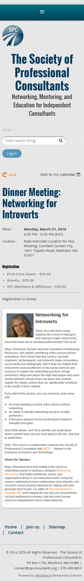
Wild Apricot (43, 575)
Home (7, 130)
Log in (12, 153)
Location (8, 241)
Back (13, 174)
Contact (16, 532)
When (6, 229)
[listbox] (61, 174)
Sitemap (57, 527)
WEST (47, 448)
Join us (32, 527)
